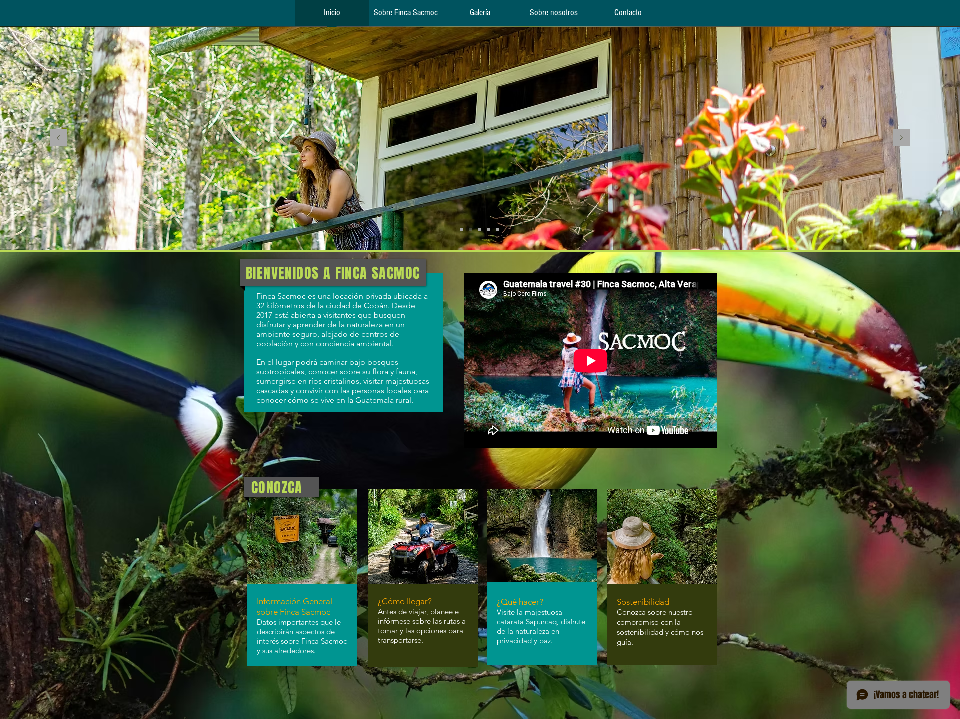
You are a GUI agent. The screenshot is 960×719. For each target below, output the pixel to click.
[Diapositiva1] (489, 230)
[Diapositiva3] (480, 230)
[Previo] (58, 139)
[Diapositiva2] (471, 230)
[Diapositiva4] (498, 230)
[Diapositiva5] (462, 230)
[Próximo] (901, 139)
